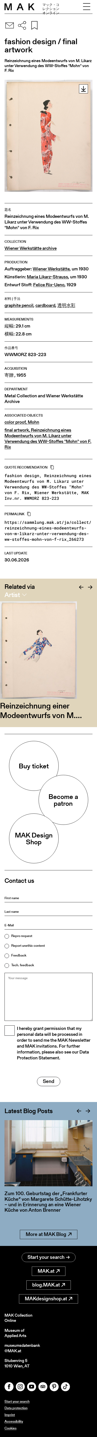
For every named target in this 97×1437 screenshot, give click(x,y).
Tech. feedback (22, 965)
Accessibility (14, 1421)
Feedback (18, 955)
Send (48, 1081)
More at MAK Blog (46, 1234)
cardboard (45, 305)
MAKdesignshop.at (46, 1298)
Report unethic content (28, 945)
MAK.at (46, 1270)
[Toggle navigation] (86, 6)
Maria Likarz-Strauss (47, 277)
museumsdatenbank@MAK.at (22, 1348)
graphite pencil (19, 305)
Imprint (10, 1414)
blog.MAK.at (46, 1284)
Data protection (16, 1407)
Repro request (21, 935)
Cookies (10, 1428)
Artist (12, 594)
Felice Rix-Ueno (49, 285)
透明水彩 (66, 305)
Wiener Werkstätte (51, 269)
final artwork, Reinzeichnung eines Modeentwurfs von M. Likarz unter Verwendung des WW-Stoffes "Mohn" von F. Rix (48, 438)
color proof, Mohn (22, 422)
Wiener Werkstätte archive (31, 248)
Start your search (46, 1257)
